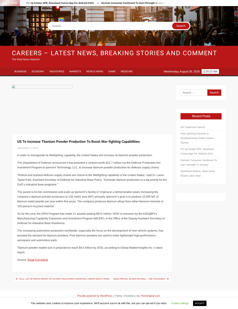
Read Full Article (38, 259)
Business (20, 71)
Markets (75, 71)
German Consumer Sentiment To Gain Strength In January (128, 3)
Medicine (127, 71)
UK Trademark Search (193, 127)
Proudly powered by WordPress (94, 295)
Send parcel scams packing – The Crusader (139, 279)
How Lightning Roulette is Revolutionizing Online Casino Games (197, 138)
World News (94, 71)
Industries (56, 71)
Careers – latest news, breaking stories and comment (114, 53)
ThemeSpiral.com (150, 295)
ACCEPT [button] (199, 303)
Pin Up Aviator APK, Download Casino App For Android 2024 (53, 3)
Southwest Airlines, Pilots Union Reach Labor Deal (198, 173)
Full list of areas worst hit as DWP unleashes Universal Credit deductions (64, 279)
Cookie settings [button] (180, 303)
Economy (38, 71)
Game (112, 71)
